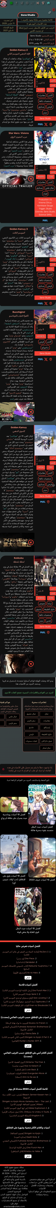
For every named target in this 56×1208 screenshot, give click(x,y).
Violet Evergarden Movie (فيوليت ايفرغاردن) (25, 1073)
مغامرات (41, 95)
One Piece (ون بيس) (25, 958)
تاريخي (49, 107)
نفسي (48, 621)
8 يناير (40, 591)
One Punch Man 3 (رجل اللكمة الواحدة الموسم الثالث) (26, 990)
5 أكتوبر (41, 262)
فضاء (45, 194)
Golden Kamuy (19, 429)
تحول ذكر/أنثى (46, 741)
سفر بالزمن (31, 721)
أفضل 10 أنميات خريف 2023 (42, 879)
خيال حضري (31, 714)
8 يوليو (41, 329)
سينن (45, 112)
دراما (50, 603)
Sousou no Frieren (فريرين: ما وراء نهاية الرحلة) (25, 1023)
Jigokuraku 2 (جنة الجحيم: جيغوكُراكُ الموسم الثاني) (26, 1001)
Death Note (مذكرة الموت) (25, 1137)
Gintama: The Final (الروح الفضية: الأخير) (25, 1062)
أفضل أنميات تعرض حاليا (28, 946)
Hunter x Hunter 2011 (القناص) (25, 1041)
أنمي (53, 80)
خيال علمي (49, 188)
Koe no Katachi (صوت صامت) (25, 1066)
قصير (53, 85)
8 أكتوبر (41, 83)
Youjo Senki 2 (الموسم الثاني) (25, 994)
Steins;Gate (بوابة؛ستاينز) (25, 1033)
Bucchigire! (18, 314)
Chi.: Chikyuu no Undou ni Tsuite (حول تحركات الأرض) (25, 1112)
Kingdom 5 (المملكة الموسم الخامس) (25, 1115)
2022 (37, 329)
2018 (37, 83)
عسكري (41, 107)
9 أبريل (41, 460)
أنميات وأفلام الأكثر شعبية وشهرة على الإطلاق (28, 1127)
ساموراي (45, 347)
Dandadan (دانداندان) (25, 962)
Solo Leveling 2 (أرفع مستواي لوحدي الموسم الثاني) (26, 998)
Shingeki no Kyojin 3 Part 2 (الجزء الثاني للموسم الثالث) (25, 1037)
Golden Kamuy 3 (19, 231)
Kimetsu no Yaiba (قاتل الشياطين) (25, 1151)
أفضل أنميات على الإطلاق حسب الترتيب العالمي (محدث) (28, 1017)
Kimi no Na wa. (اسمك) (25, 1077)
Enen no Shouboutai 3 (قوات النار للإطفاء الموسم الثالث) (25, 1005)
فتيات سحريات (31, 741)
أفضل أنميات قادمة (28, 984)
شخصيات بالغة (45, 101)
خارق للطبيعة (49, 609)
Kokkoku (18, 560)
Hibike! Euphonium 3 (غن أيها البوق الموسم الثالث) (25, 1108)
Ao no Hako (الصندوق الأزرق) (25, 972)
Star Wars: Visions (19, 135)
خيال (47, 714)
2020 (37, 262)
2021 (37, 170)
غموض (42, 603)
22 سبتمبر (42, 170)
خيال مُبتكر (47, 748)
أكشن (50, 95)
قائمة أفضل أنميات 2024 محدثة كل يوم (28, 1089)
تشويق (38, 609)
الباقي (28, 977)
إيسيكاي (47, 727)
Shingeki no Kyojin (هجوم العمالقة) (25, 1133)
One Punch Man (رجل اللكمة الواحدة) (25, 1147)
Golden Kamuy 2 (18, 52)
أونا (53, 167)
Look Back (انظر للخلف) (25, 1069)
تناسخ (31, 727)
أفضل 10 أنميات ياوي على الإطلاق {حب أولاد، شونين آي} (14, 879)
